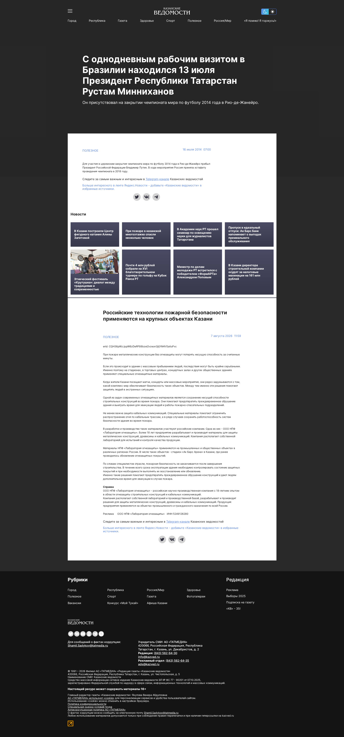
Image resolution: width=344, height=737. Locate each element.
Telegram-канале (157, 179)
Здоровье (147, 20)
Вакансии (74, 603)
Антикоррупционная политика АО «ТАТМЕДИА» (97, 709)
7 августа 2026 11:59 (226, 336)
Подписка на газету (240, 602)
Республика (97, 20)
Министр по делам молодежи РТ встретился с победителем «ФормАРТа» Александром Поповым (197, 272)
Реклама (232, 590)
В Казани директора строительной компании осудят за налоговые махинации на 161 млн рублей (246, 272)
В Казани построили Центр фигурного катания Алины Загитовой (93, 234)
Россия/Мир (222, 20)
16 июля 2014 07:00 (197, 149)
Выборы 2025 (236, 596)
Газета (122, 20)
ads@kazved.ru (148, 664)
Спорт (170, 20)
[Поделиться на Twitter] (137, 197)
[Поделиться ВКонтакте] (146, 197)
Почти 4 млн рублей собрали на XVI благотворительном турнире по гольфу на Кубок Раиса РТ (146, 272)
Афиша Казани (157, 603)
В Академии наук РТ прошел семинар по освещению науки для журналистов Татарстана (197, 234)
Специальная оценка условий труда (90, 706)
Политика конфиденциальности (87, 703)
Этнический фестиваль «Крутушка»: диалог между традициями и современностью (94, 284)
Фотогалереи (196, 596)
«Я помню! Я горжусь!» (260, 20)
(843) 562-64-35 (177, 660)
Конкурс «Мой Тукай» (122, 603)
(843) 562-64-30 (165, 653)
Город (72, 20)
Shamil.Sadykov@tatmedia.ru (88, 645)
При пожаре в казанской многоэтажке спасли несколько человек (143, 234)
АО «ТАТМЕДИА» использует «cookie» (91, 698)
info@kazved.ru (149, 657)
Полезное (194, 20)
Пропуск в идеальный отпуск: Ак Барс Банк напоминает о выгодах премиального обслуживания (244, 234)
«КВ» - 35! (233, 608)
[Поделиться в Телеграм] (156, 197)
